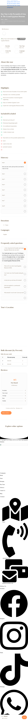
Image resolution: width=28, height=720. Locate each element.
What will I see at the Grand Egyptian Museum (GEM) (12, 266)
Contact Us (2, 490)
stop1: (3, 162)
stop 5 (3, 189)
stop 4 (3, 184)
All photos (22, 38)
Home (2, 19)
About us (2, 487)
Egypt (6, 19)
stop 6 (3, 195)
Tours (1, 478)
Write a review (5, 412)
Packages (2, 481)
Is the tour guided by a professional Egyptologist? (12, 286)
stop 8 (3, 206)
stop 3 (3, 179)
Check (24, 717)
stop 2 (3, 173)
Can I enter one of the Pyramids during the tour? (13, 274)
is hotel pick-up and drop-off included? (13, 280)
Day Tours (2, 484)
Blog (1, 493)
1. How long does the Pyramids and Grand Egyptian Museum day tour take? (14, 249)
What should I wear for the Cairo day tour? (14, 292)
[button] (24, 3)
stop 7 (3, 200)
